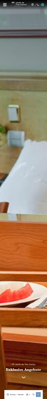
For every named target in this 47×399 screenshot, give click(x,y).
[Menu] (5, 5)
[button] (38, 394)
